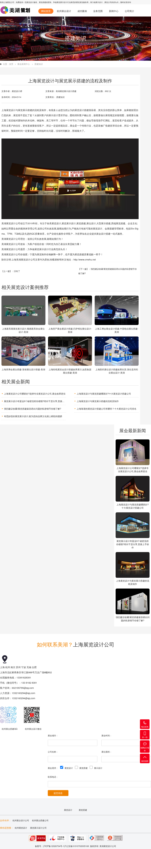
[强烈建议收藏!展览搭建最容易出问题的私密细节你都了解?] (133, 602)
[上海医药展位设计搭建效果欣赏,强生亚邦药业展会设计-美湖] (117, 351)
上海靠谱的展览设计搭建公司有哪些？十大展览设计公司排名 (106, 408)
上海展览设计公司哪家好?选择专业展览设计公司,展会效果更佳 (34, 393)
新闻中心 (113, 11)
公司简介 (129, 11)
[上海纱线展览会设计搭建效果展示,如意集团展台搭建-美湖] (70, 351)
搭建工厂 (46, 24)
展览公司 (107, 2)
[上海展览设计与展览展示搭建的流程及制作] (133, 565)
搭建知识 (39, 63)
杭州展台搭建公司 (40, 820)
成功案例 (82, 11)
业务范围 (98, 11)
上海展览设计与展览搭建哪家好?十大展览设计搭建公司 (104, 393)
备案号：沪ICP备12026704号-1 (49, 846)
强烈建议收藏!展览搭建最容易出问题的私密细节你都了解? (32, 408)
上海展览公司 (9, 2)
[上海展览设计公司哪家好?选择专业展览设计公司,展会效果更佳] (133, 452)
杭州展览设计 (21, 827)
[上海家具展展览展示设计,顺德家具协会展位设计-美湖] (23, 311)
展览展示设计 (62, 2)
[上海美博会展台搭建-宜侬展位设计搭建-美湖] (23, 351)
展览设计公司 (110, 846)
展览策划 (79, 2)
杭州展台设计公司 (21, 820)
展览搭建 (42, 2)
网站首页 (46, 11)
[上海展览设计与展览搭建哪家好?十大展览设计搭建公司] (133, 489)
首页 (11, 63)
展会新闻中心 (23, 63)
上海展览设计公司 (93, 644)
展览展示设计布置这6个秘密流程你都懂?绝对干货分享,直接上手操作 (35, 401)
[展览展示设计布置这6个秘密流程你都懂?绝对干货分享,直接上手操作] (133, 525)
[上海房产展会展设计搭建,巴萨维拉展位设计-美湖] (70, 311)
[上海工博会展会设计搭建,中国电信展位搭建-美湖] (117, 311)
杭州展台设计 (64, 11)
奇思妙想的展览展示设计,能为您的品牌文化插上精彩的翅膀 (33, 416)
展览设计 (30, 2)
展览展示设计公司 (38, 827)
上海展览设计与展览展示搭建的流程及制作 (98, 401)
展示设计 (99, 2)
